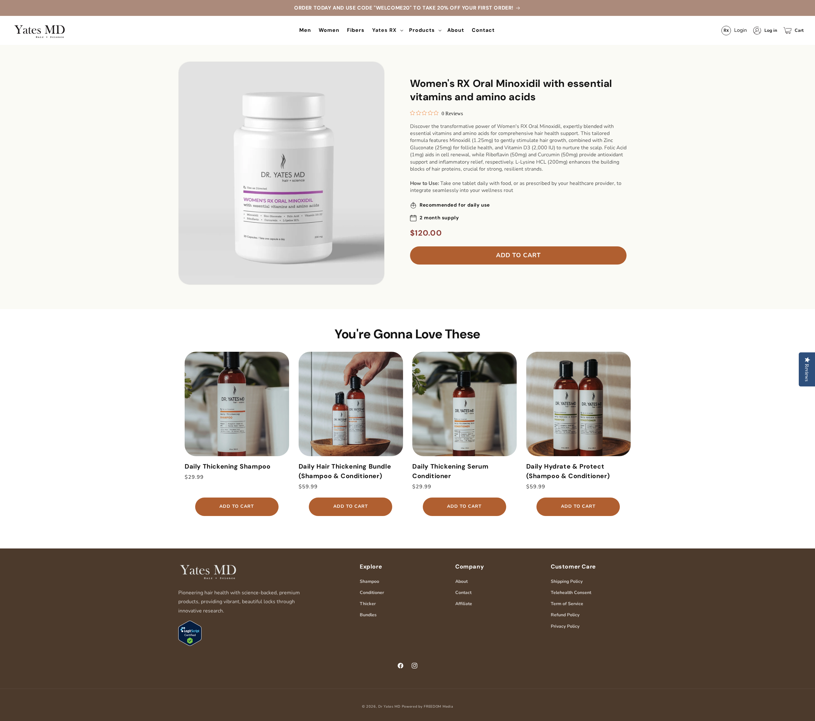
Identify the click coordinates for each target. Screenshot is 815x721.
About (461, 581)
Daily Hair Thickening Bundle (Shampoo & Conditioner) (345, 471)
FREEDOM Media (438, 706)
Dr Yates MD (389, 706)
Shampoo (369, 581)
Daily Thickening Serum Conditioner (450, 471)
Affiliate (463, 604)
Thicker (368, 604)
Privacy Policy (565, 626)
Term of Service (567, 604)
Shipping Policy (567, 581)
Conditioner (372, 593)
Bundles (368, 615)
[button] (386, 30)
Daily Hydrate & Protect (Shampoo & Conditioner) (568, 471)
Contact (463, 593)
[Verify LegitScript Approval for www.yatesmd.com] (190, 644)
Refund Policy (565, 615)
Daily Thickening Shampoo (227, 466)
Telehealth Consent (571, 593)
